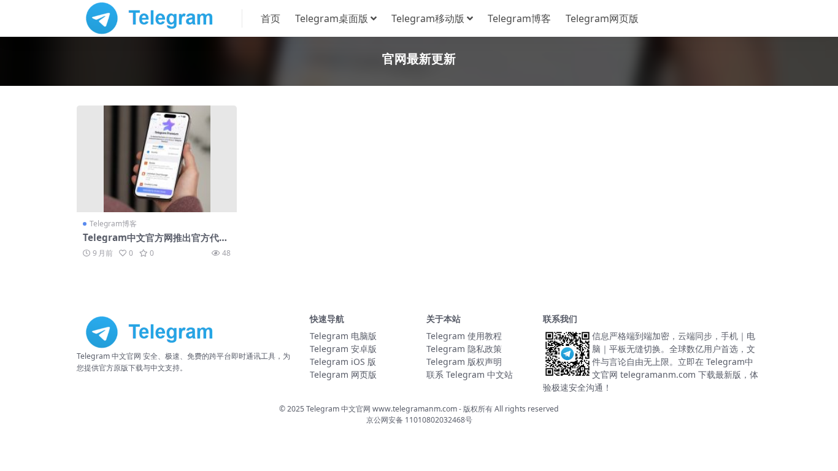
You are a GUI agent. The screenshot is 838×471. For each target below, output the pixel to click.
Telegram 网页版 (343, 374)
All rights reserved (526, 409)
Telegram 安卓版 (343, 348)
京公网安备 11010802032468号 (419, 420)
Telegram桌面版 (331, 18)
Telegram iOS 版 (343, 361)
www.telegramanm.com (415, 409)
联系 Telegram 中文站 (469, 374)
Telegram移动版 (427, 18)
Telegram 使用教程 (464, 336)
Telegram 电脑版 (343, 336)
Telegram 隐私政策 (464, 348)
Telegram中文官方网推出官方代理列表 (155, 243)
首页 (270, 18)
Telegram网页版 (602, 18)
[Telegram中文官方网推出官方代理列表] (157, 158)
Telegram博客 (519, 18)
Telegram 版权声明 (464, 361)
